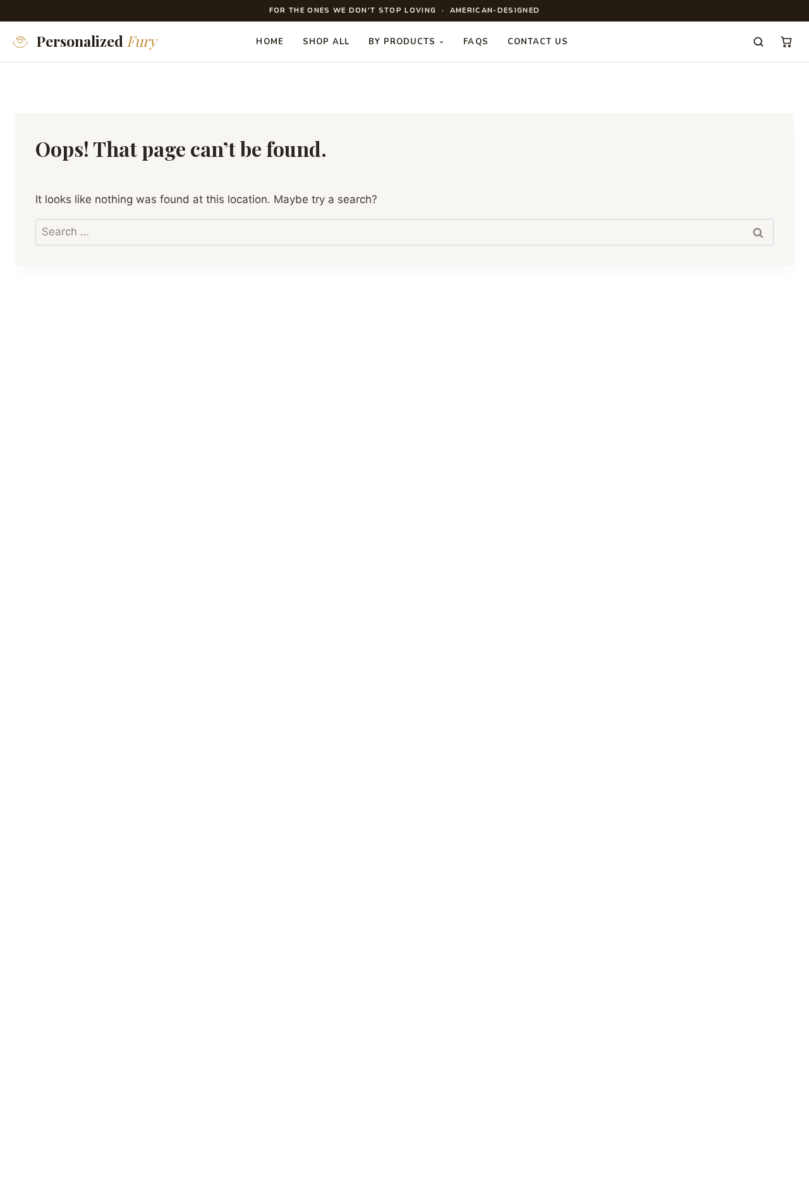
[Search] (758, 41)
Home (269, 41)
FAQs (475, 41)
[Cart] (786, 41)
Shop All (326, 41)
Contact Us (538, 41)
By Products (401, 41)
